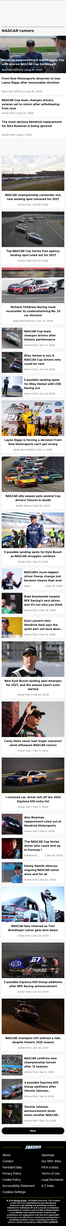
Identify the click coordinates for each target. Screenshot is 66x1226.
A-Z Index (47, 1186)
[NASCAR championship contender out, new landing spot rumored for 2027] (33, 181)
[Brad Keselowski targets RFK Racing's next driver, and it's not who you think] (33, 603)
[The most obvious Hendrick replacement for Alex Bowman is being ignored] (33, 128)
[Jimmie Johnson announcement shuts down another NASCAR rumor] (33, 1113)
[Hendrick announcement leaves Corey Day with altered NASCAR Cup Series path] (33, 54)
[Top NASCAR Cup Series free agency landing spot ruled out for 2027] (33, 238)
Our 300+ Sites (51, 1161)
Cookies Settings (14, 1192)
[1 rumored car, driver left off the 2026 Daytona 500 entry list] (33, 784)
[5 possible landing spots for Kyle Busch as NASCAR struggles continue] (33, 539)
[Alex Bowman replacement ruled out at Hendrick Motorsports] (33, 824)
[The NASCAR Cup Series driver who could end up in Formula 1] (33, 848)
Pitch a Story (49, 1167)
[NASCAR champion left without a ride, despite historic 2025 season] (33, 1025)
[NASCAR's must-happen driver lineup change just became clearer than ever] (33, 579)
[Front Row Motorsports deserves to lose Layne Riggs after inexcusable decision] (33, 85)
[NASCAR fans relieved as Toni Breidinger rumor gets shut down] (33, 913)
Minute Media (20, 1201)
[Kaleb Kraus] (23, 505)
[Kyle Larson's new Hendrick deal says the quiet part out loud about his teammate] (33, 627)
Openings (47, 1155)
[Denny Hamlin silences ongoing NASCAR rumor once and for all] (33, 872)
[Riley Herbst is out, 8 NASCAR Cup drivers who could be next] (33, 362)
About (6, 1155)
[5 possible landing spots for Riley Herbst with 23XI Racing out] (33, 386)
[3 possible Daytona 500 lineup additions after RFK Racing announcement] (33, 969)
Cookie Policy (12, 1179)
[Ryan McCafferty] (12, 69)
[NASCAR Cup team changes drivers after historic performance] (33, 338)
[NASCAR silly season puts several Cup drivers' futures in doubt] (33, 483)
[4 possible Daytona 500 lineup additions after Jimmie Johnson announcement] (33, 1089)
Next (33, 1130)
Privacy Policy (12, 1173)
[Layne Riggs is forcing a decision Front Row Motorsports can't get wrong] (33, 426)
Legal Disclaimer (52, 1179)
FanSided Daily (12, 1167)
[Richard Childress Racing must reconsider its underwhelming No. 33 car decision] (33, 296)
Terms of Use (50, 1173)
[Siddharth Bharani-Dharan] (34, 855)
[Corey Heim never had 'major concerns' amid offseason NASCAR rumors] (33, 727)
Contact (8, 1161)
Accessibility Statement (19, 1186)
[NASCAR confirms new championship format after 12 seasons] (33, 1065)
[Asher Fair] (8, 113)
